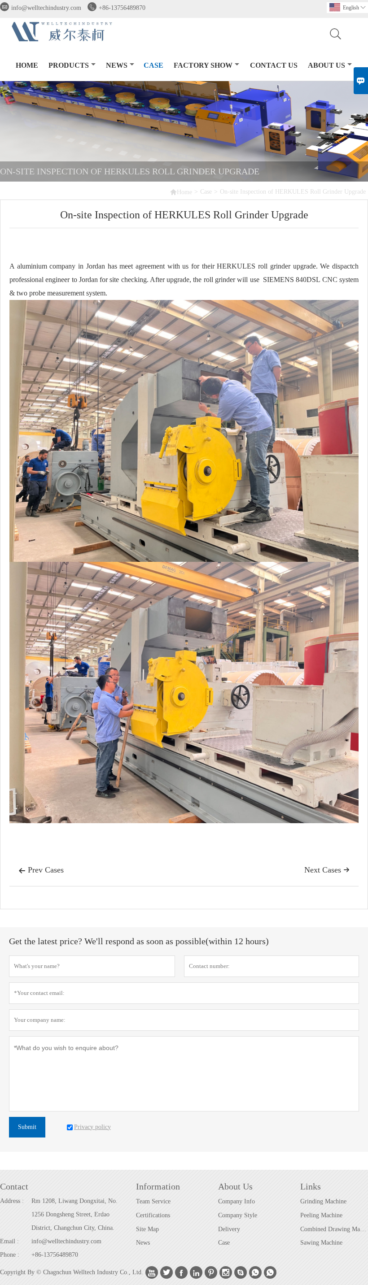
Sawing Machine (321, 1242)
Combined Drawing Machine (334, 1229)
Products (68, 65)
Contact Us (274, 65)
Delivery (229, 1229)
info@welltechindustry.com (46, 7)
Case (153, 65)
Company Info (236, 1201)
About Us (326, 65)
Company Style (237, 1215)
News (116, 65)
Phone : (9, 1254)
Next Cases (327, 869)
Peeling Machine (321, 1215)
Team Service (153, 1201)
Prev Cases (41, 869)
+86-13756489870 (122, 7)
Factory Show (203, 65)
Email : (9, 1241)
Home (27, 65)
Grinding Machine (323, 1201)
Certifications (153, 1215)
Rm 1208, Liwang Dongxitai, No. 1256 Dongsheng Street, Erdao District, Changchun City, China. (74, 1214)
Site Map (147, 1229)
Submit (27, 1127)
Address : (12, 1201)
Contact (14, 1186)
